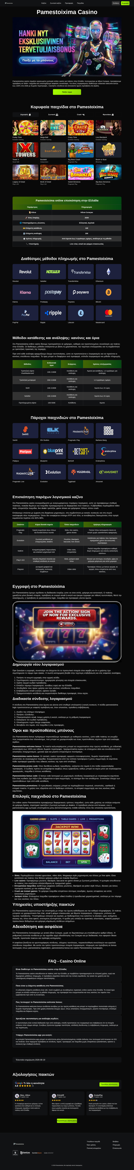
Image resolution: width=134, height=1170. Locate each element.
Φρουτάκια (107, 114)
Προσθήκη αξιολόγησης (109, 1084)
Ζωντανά (51, 114)
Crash (79, 114)
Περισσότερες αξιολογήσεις (67, 1120)
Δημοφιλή (24, 114)
